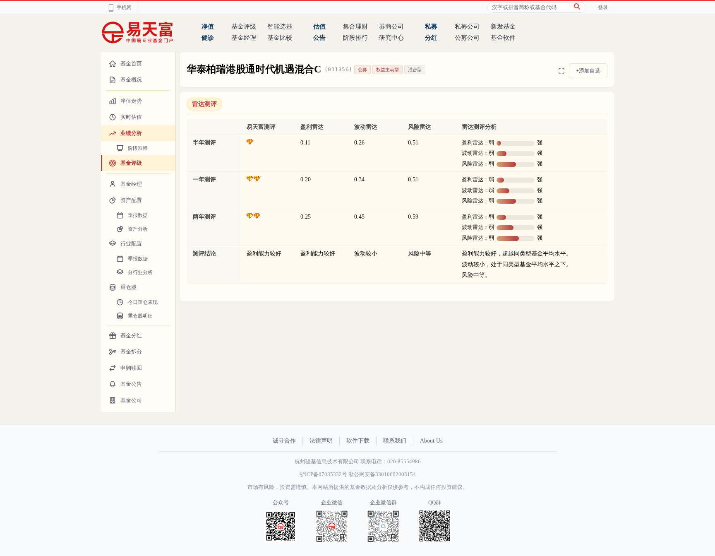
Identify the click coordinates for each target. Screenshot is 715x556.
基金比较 (279, 37)
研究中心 (391, 37)
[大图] (561, 71)
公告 (319, 37)
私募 (431, 26)
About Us (431, 441)
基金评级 (243, 26)
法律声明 (321, 441)
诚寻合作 (284, 441)
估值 (319, 26)
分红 (431, 37)
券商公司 (391, 26)
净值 (208, 26)
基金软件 (503, 37)
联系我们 (394, 441)
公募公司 (467, 37)
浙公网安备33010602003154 (382, 474)
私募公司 (467, 26)
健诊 (208, 37)
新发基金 (503, 26)
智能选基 (279, 26)
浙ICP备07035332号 (323, 474)
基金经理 (243, 37)
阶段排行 (355, 37)
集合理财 (355, 26)
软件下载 (357, 441)
